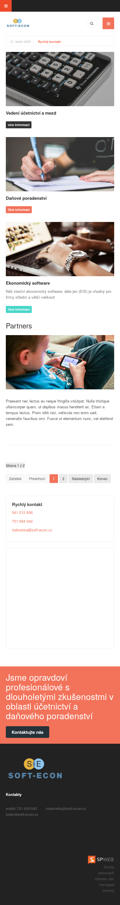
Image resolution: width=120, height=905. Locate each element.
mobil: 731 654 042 (21, 808)
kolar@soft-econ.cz (22, 814)
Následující (81, 478)
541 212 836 (22, 512)
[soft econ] (18, 23)
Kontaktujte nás (27, 732)
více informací (18, 124)
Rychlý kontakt (49, 41)
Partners (19, 325)
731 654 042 (22, 521)
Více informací (19, 209)
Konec (102, 478)
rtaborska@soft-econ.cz (32, 530)
